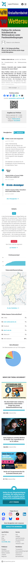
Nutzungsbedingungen (22, 551)
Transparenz (19, 549)
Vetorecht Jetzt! (20, 543)
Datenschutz (19, 553)
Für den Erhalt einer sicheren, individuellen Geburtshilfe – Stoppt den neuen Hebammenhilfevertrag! (14, 404)
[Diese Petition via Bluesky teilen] (8, 95)
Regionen (4, 556)
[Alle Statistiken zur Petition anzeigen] (14, 304)
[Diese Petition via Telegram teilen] (19, 95)
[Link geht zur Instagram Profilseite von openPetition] (10, 514)
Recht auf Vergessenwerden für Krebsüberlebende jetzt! (14, 472)
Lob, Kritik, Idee (6, 542)
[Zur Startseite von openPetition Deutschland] (10, 4)
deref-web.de (7, 330)
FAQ (17, 534)
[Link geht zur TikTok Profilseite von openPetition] (17, 514)
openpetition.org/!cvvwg (16, 98)
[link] (25, 4)
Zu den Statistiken (12, 308)
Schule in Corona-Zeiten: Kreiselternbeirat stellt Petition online (15, 190)
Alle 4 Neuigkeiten (12, 199)
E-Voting (18, 542)
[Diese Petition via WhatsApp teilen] (17, 95)
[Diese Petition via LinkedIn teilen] (14, 95)
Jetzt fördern (14, 502)
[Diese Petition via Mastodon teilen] (11, 95)
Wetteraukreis (16, 119)
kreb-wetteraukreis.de (10, 322)
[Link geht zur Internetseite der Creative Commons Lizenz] (2, 561)
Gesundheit (17, 120)
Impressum (19, 554)
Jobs (3, 536)
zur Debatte (13, 247)
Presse (3, 540)
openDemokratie (20, 538)
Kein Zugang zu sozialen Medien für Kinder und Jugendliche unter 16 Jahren (14, 439)
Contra (14, 241)
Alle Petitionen (5, 551)
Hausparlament (20, 540)
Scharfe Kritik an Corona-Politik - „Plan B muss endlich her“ (14, 176)
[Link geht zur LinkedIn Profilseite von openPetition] (24, 514)
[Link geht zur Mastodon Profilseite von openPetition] (3, 518)
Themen (4, 554)
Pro (14, 213)
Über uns (4, 534)
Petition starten (6, 553)
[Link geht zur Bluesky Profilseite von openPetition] (10, 518)
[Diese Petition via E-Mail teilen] (22, 95)
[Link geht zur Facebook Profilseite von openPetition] (3, 514)
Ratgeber (4, 549)
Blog (3, 538)
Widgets (18, 536)
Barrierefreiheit (19, 556)
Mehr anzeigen (13, 87)
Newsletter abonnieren (14, 526)
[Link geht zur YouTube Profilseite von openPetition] (17, 518)
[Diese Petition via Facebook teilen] (5, 95)
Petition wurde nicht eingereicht (14, 138)
